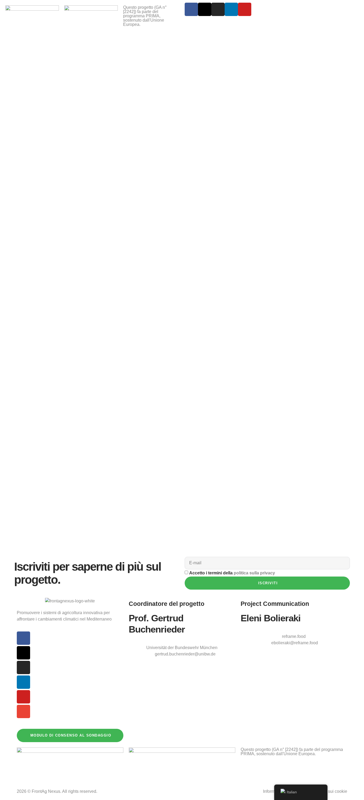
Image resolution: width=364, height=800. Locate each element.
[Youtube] (244, 9)
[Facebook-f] (191, 9)
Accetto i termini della (232, 573)
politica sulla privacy (254, 573)
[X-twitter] (204, 9)
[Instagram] (218, 9)
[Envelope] (23, 711)
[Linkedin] (231, 9)
